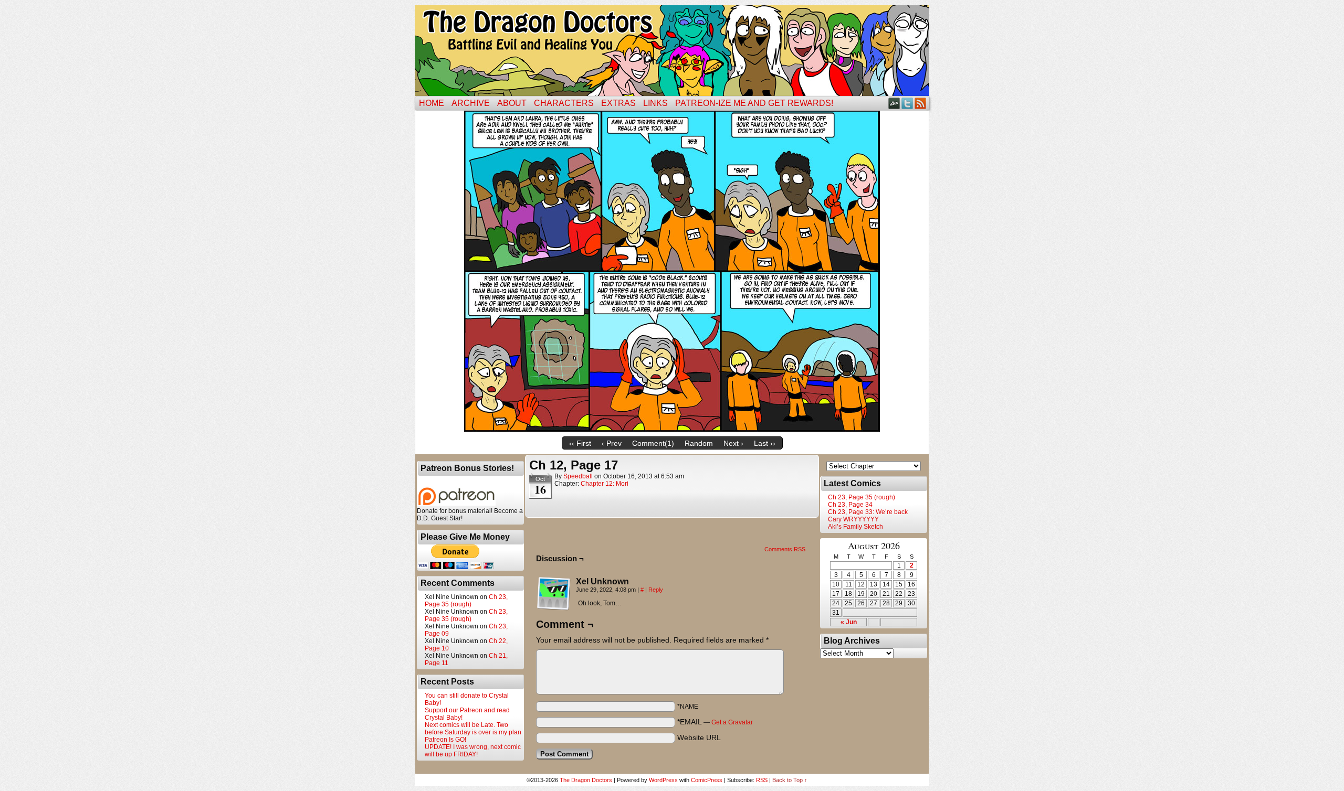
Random (699, 443)
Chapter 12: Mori (604, 483)
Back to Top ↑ (789, 780)
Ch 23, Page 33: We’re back (868, 512)
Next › (733, 443)
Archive (471, 103)
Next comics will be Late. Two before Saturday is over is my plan (473, 728)
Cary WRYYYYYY (853, 519)
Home (431, 103)
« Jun (849, 622)
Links (655, 103)
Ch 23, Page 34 (850, 504)
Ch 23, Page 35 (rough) (466, 600)
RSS (920, 103)
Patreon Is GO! (445, 739)
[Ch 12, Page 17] (672, 429)
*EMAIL (715, 722)
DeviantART (894, 103)
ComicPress (706, 780)
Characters (564, 103)
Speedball (578, 476)
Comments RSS (784, 549)
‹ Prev (612, 443)
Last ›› (764, 443)
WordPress (663, 780)
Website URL (699, 737)
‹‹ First (580, 443)
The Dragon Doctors (586, 780)
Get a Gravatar (732, 722)
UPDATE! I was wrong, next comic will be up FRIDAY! (473, 750)
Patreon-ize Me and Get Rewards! (754, 103)
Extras (618, 103)
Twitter (907, 103)
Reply (655, 589)
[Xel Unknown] (554, 594)
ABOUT (512, 103)
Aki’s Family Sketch (855, 526)
